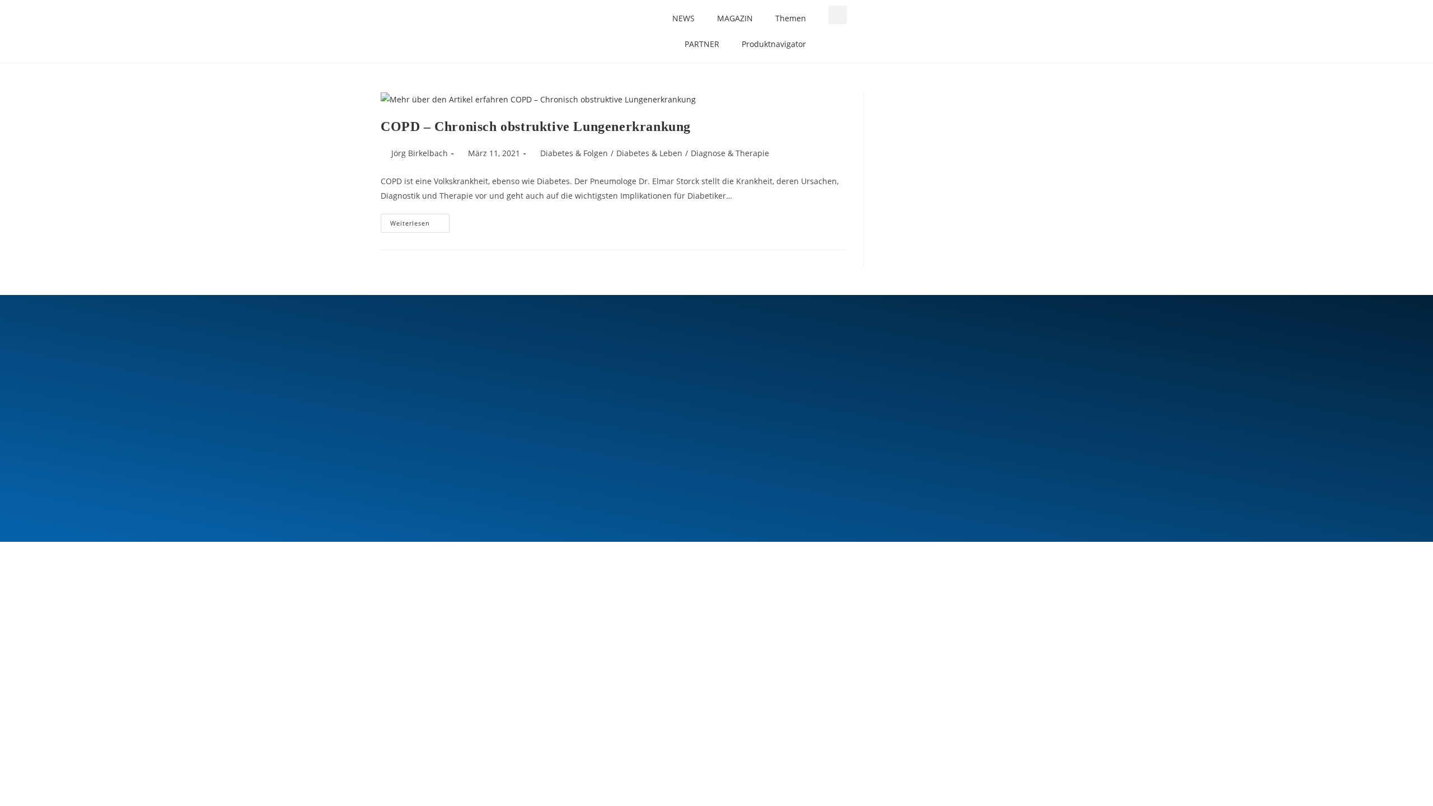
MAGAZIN (735, 18)
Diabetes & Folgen (574, 153)
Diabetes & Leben (649, 153)
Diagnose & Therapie (730, 153)
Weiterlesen (419, 220)
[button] (837, 15)
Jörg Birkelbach (419, 153)
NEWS (683, 18)
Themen (790, 18)
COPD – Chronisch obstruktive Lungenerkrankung (536, 126)
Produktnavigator (774, 44)
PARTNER (702, 44)
